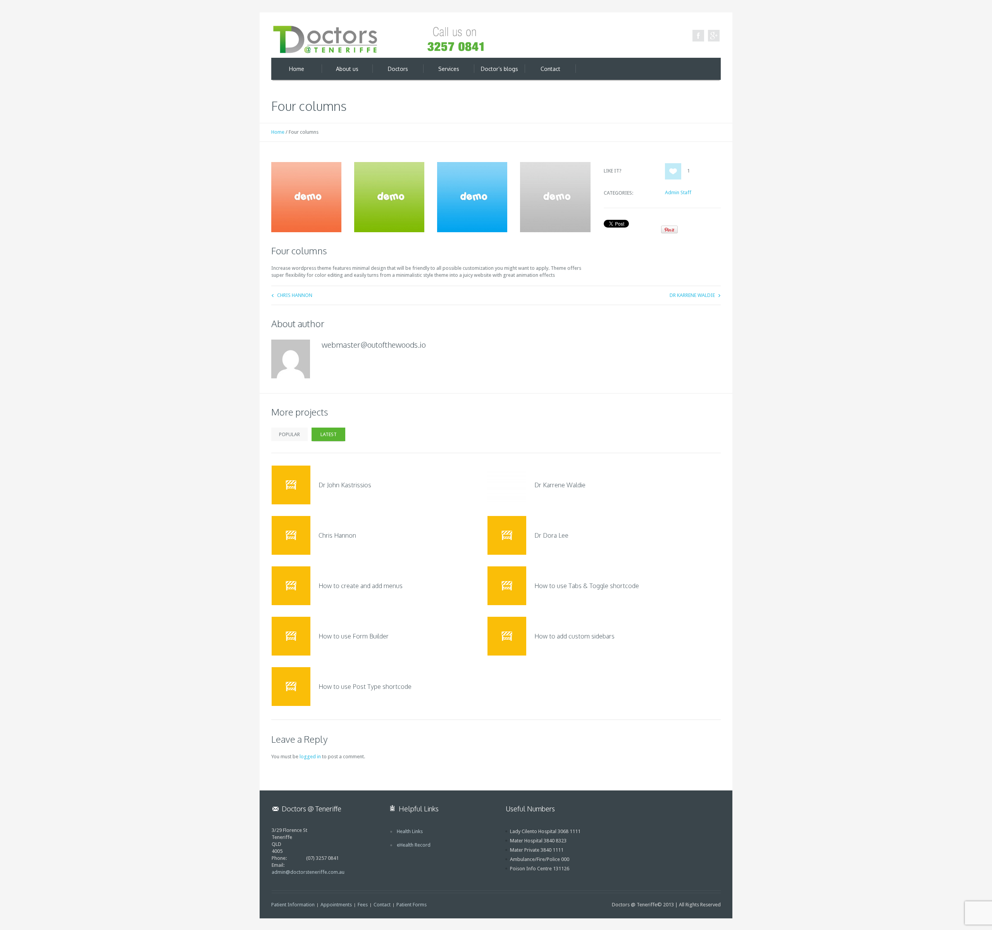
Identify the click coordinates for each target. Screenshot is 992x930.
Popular (289, 434)
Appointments (336, 905)
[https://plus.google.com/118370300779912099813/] (714, 35)
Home (277, 132)
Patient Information (293, 905)
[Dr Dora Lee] (507, 535)
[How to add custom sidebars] (507, 636)
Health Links (410, 831)
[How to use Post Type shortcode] (291, 686)
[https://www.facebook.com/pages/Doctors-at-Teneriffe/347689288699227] (698, 35)
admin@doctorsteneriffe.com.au (308, 872)
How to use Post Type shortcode (365, 686)
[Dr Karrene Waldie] (507, 485)
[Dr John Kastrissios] (291, 485)
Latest (328, 434)
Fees (363, 905)
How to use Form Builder (354, 636)
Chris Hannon (294, 295)
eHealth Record (414, 845)
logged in (310, 756)
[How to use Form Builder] (291, 636)
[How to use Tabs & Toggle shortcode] (507, 586)
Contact (382, 905)
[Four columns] (306, 197)
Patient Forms (411, 905)
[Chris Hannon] (291, 535)
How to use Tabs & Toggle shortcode (586, 586)
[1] (673, 171)
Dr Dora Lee (551, 535)
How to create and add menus (361, 586)
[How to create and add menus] (291, 586)
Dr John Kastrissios (345, 485)
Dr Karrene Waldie (692, 295)
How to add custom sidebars (574, 636)
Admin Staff (678, 192)
